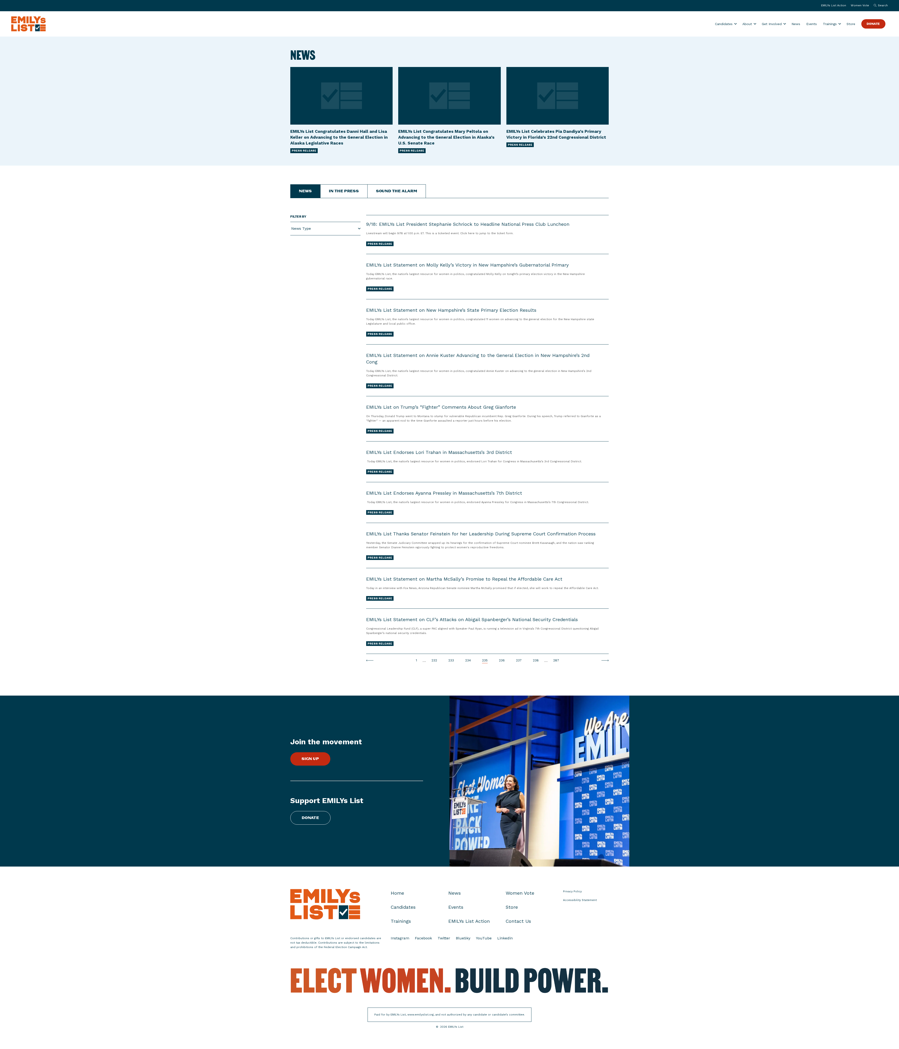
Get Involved (772, 24)
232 (434, 660)
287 (556, 660)
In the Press (344, 191)
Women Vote (860, 5)
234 (468, 660)
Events (811, 24)
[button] (879, 5)
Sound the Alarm (396, 191)
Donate (873, 24)
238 (536, 660)
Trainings (830, 24)
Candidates (724, 24)
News (796, 24)
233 (451, 660)
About (747, 24)
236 (502, 660)
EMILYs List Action (833, 5)
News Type (301, 228)
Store (851, 24)
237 (519, 660)
